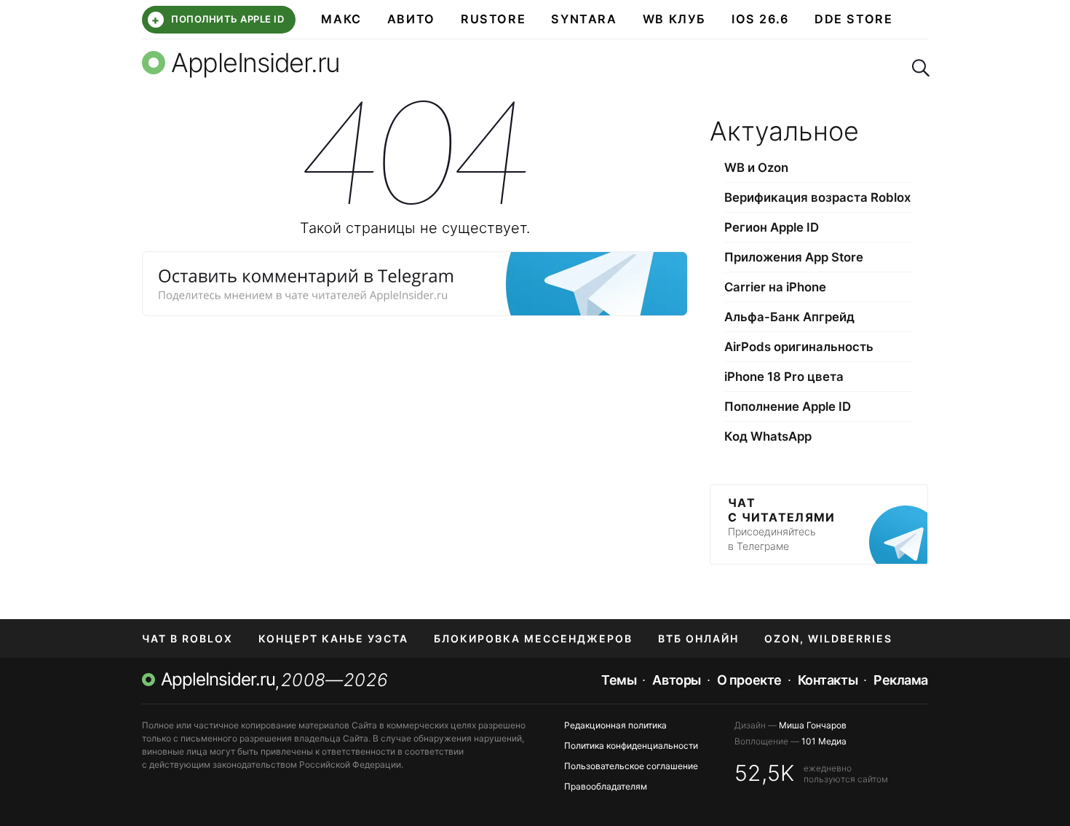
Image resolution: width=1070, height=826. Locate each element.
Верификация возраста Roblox (817, 197)
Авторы (676, 680)
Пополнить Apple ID (217, 19)
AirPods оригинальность (798, 346)
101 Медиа (824, 741)
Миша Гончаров (813, 725)
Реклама (900, 680)
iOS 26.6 (760, 19)
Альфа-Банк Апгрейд (789, 317)
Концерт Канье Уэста (333, 638)
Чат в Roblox (187, 638)
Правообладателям (605, 786)
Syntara (584, 19)
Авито (411, 19)
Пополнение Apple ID (787, 406)
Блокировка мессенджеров (533, 638)
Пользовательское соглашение (631, 765)
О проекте (749, 680)
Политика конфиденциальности (631, 745)
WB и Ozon (756, 167)
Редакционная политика (615, 725)
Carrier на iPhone (775, 287)
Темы (618, 680)
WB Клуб (674, 19)
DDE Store (854, 19)
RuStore (493, 19)
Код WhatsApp (768, 436)
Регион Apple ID (771, 227)
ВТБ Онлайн (698, 638)
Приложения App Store (793, 257)
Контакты (827, 680)
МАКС (341, 19)
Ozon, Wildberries (828, 638)
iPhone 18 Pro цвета (784, 376)
